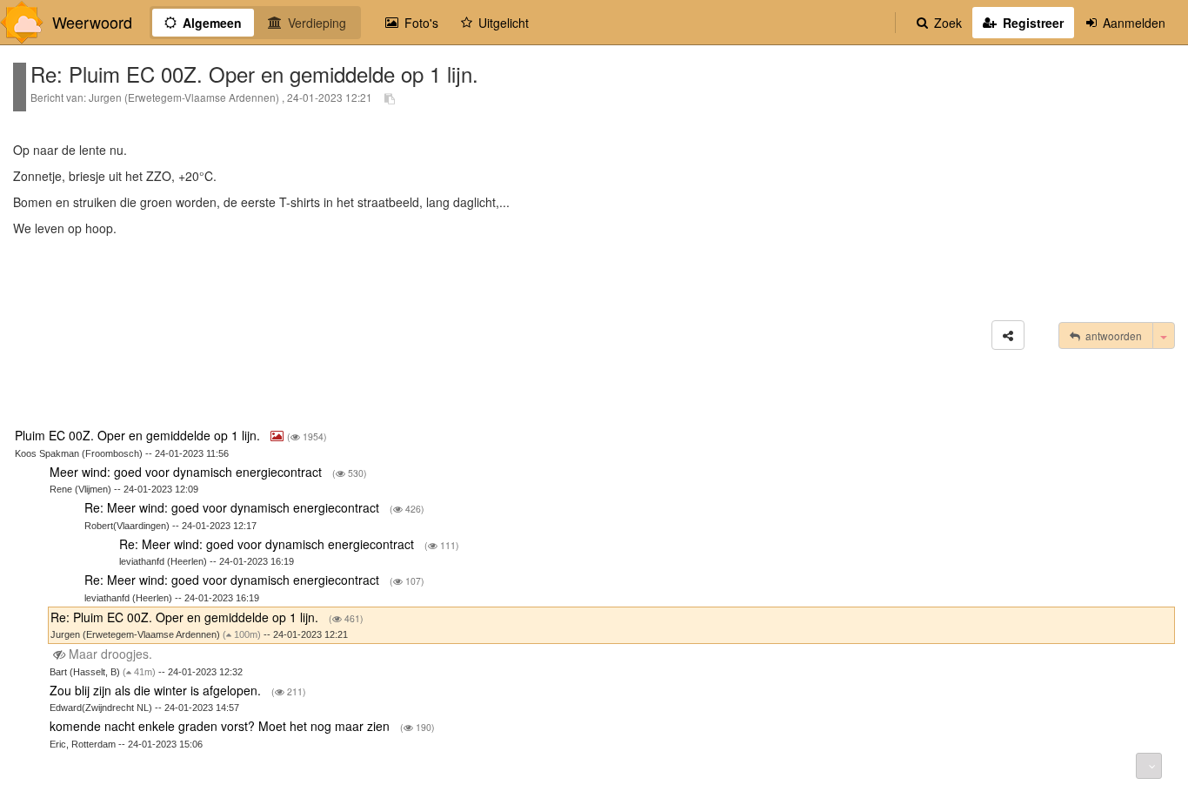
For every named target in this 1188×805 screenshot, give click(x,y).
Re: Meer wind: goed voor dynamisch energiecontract (233, 507)
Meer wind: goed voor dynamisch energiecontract (187, 471)
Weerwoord (92, 22)
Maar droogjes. (110, 653)
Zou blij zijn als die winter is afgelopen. (157, 690)
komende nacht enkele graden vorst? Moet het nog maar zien (221, 726)
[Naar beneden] (1149, 766)
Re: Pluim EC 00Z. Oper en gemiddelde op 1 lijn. (186, 617)
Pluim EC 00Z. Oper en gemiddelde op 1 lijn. (139, 435)
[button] (1007, 335)
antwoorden (1111, 335)
